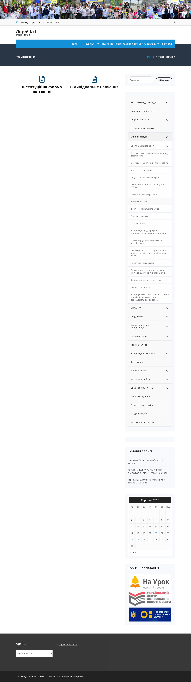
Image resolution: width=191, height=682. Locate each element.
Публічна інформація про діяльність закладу (129, 43)
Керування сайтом (68, 644)
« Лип (133, 552)
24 (132, 539)
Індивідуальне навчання (94, 87)
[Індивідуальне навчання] (94, 79)
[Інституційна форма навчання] (42, 79)
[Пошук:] (141, 79)
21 (156, 533)
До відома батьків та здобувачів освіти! (148, 460)
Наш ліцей (90, 43)
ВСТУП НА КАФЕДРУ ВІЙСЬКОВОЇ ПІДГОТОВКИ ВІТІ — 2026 (145, 471)
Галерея (167, 43)
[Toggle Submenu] (167, 102)
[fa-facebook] (174, 22)
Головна (150, 56)
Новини (74, 43)
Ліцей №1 (26, 31)
